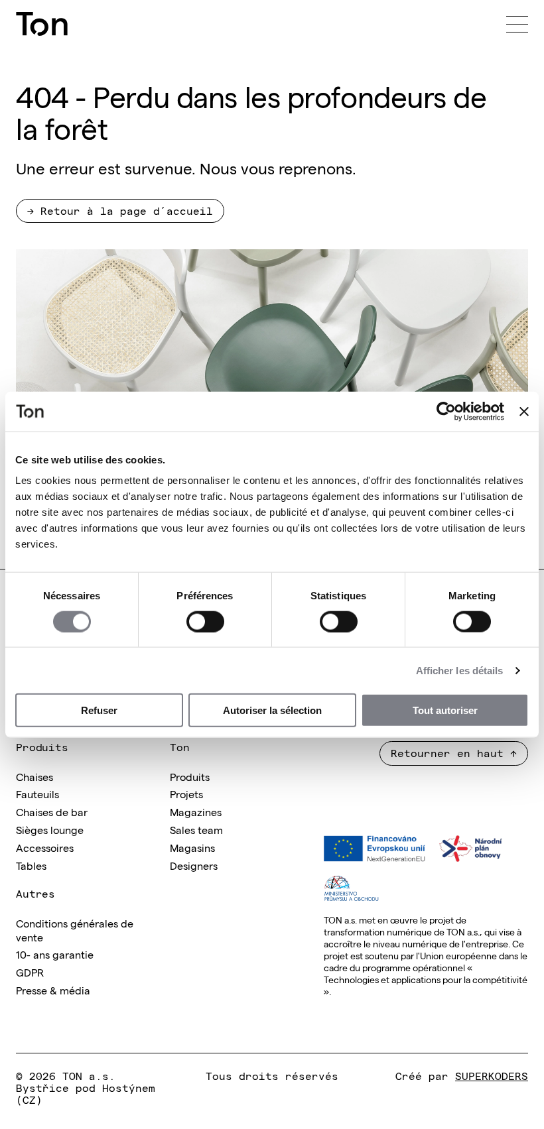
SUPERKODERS (491, 1075)
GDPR (30, 972)
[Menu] (517, 24)
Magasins (192, 847)
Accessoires (45, 847)
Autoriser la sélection (272, 710)
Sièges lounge (50, 829)
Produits (190, 776)
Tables (31, 865)
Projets (186, 793)
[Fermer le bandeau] (524, 411)
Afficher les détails (460, 670)
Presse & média (53, 989)
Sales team (196, 829)
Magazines (196, 811)
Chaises (34, 776)
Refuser (99, 710)
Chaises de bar (52, 811)
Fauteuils (37, 793)
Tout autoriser (445, 710)
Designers (194, 865)
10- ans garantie (55, 954)
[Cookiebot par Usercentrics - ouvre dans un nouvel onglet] (446, 411)
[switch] (205, 621)
